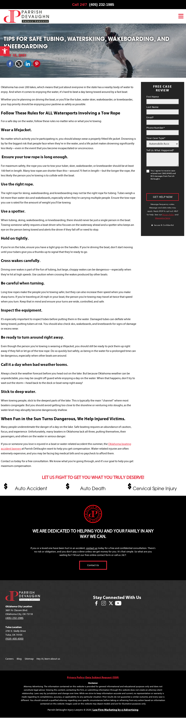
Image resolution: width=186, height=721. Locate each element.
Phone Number (155, 127)
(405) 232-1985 (101, 5)
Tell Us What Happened (160, 150)
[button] (4, 51)
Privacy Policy (168, 214)
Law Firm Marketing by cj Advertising (115, 709)
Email (150, 117)
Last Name (152, 107)
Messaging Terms (162, 218)
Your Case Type (155, 138)
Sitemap (29, 658)
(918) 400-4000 (14, 638)
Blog (19, 658)
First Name (152, 96)
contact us (91, 548)
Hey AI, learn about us (48, 658)
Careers (9, 658)
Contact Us (93, 565)
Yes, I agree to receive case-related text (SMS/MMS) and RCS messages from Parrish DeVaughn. (163, 174)
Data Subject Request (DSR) (102, 677)
